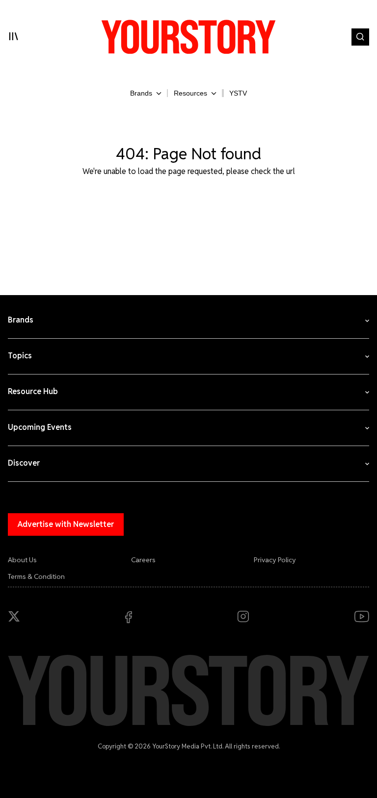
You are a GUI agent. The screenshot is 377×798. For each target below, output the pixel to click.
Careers (143, 559)
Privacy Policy (275, 559)
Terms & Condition (36, 576)
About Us (22, 559)
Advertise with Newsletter (66, 524)
